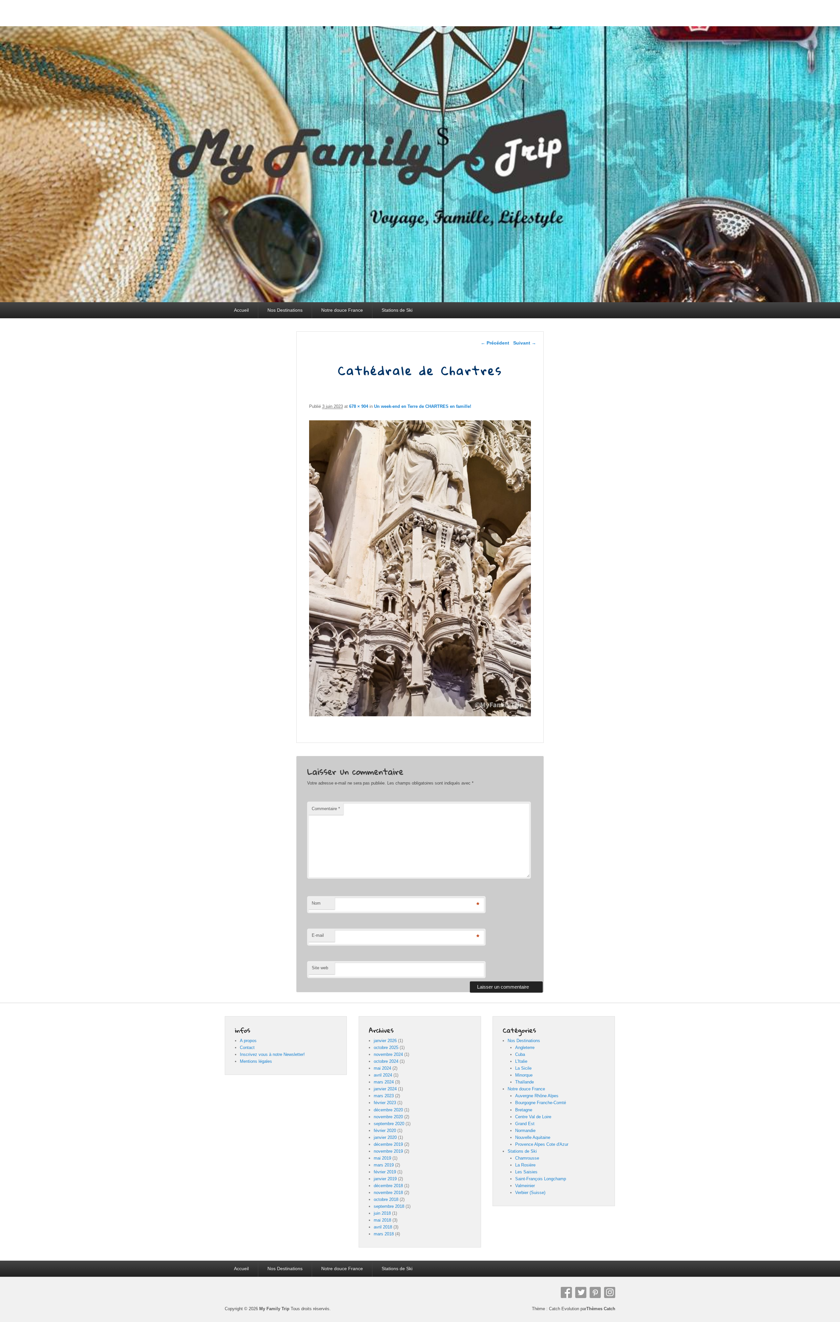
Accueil (241, 310)
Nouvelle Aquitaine (532, 1137)
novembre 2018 (388, 1192)
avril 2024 (383, 1075)
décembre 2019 (388, 1144)
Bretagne (523, 1109)
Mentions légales (256, 1061)
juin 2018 (382, 1213)
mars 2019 (384, 1165)
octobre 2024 (386, 1061)
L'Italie (521, 1061)
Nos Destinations (285, 310)
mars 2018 (384, 1233)
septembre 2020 (389, 1123)
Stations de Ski (397, 310)
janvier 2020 (385, 1137)
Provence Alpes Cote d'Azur (541, 1144)
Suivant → (524, 343)
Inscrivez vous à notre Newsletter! (272, 1054)
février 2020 (385, 1130)
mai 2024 (382, 1068)
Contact (247, 1047)
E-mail (318, 935)
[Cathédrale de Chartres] (420, 714)
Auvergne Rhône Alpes (536, 1095)
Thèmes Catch (600, 1308)
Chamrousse (527, 1158)
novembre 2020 (388, 1116)
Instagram (609, 1292)
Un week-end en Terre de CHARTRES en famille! (422, 406)
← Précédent (495, 343)
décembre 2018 (388, 1185)
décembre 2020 (388, 1109)
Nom (316, 903)
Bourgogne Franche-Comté (540, 1102)
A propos (248, 1040)
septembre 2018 (389, 1206)
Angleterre (525, 1047)
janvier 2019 (385, 1178)
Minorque (524, 1075)
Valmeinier (525, 1185)
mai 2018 (382, 1220)
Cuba (520, 1054)
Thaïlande (524, 1082)
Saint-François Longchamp (540, 1178)
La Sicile (523, 1068)
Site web (320, 967)
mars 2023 (384, 1095)
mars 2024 (384, 1082)
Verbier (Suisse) (530, 1192)
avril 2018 (383, 1227)
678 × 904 (358, 406)
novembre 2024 (388, 1054)
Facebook (566, 1292)
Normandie (525, 1130)
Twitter (580, 1292)
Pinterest (595, 1292)
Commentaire (326, 808)
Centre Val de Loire (533, 1116)
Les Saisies (526, 1171)
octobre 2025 (386, 1047)
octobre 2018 (386, 1199)
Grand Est (525, 1123)
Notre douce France (342, 310)
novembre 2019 (388, 1151)
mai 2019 (382, 1158)
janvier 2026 (385, 1040)
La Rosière (525, 1165)
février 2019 (385, 1171)
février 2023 (385, 1102)
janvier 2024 (385, 1088)
